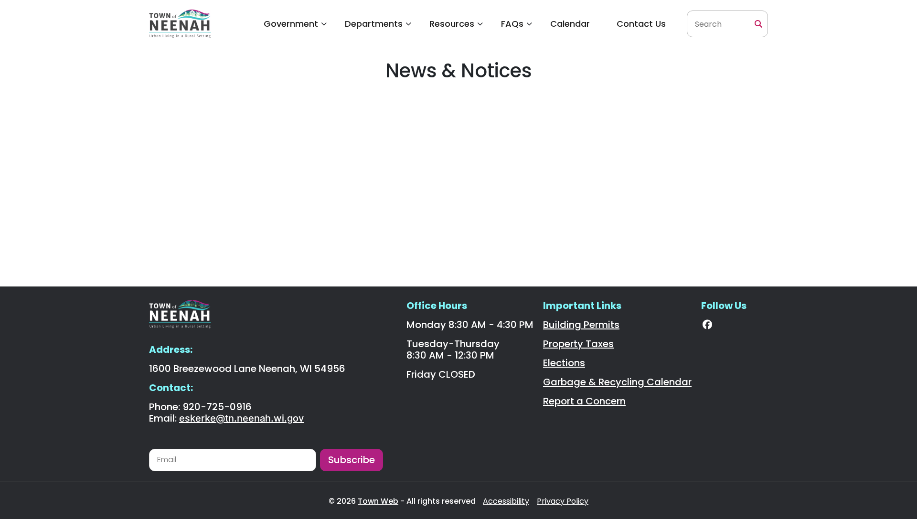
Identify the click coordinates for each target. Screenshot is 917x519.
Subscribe (351, 459)
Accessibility (506, 501)
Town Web (378, 501)
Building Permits (581, 324)
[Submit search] (758, 24)
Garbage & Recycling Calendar (617, 382)
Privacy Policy (562, 501)
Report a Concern (584, 401)
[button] (290, 23)
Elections (564, 363)
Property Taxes (578, 343)
